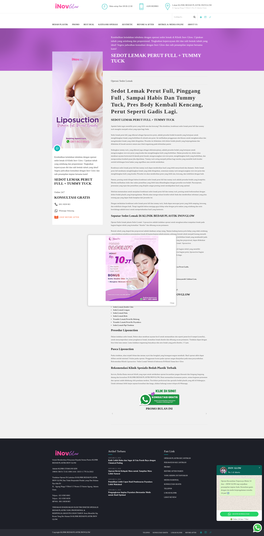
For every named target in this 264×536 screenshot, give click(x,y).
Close (172, 303)
